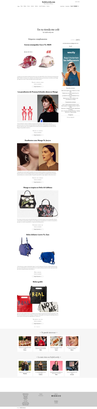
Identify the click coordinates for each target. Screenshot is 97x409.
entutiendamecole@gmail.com (70, 43)
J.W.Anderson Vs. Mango (71, 99)
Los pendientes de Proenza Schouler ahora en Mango (38, 92)
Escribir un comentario (37, 84)
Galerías (36, 6)
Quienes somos (25, 395)
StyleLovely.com (48, 2)
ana (63, 104)
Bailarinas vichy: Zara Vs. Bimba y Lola (70, 98)
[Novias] (25, 345)
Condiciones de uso (25, 402)
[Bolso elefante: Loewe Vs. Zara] (37, 251)
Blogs (18, 6)
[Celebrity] (40, 370)
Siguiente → (39, 326)
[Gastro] (56, 345)
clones (37, 177)
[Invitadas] (72, 370)
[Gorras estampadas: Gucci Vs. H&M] (37, 61)
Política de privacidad (25, 403)
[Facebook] (70, 6)
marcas (39, 319)
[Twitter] (72, 6)
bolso (36, 272)
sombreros (42, 82)
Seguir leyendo (37, 86)
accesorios (34, 82)
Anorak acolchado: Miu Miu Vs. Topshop (72, 110)
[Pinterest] (73, 6)
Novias (28, 6)
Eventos (48, 6)
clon (37, 130)
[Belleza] (72, 345)
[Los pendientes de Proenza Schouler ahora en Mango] (37, 108)
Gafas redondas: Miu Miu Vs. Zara (72, 104)
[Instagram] (75, 6)
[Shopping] (25, 370)
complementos (38, 82)
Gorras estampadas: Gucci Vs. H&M (37, 45)
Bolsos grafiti (38, 282)
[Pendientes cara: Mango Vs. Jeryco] (37, 157)
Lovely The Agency (42, 6)
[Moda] (40, 345)
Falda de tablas (73, 112)
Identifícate (62, 6)
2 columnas (77, 39)
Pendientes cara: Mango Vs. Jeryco (38, 140)
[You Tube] (77, 6)
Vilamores (63, 108)
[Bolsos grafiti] (37, 298)
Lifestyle (32, 6)
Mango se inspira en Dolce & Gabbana (37, 188)
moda (41, 319)
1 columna (72, 39)
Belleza (25, 6)
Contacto (25, 399)
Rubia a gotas (64, 105)
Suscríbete (56, 402)
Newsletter (67, 6)
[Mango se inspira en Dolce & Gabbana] (37, 204)
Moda (22, 6)
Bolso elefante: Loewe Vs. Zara (37, 235)
